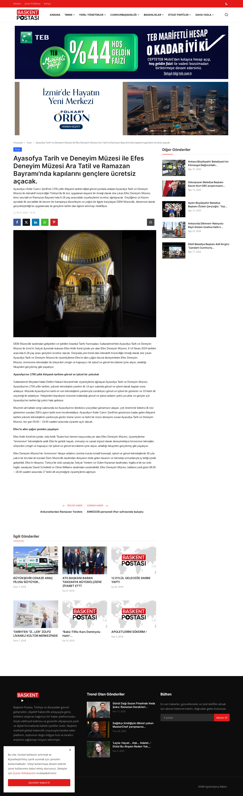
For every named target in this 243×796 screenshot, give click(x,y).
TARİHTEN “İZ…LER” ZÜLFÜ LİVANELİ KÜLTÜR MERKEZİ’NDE (35, 633)
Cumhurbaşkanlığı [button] (123, 14)
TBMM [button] (68, 14)
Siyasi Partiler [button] (178, 14)
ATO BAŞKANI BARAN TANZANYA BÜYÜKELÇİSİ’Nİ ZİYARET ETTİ (81, 582)
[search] (226, 14)
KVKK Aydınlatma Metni (212, 786)
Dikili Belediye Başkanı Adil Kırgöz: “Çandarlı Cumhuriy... (209, 246)
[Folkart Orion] (121, 108)
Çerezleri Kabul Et (39, 782)
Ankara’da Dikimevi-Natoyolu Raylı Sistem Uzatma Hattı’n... (205, 225)
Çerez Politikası (32, 3)
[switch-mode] (227, 3)
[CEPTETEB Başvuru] (121, 52)
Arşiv (29, 142)
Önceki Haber (74, 505)
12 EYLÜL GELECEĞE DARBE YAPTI (130, 580)
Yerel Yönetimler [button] (91, 14)
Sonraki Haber (95, 505)
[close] (70, 750)
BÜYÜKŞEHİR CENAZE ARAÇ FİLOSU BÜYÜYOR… (33, 580)
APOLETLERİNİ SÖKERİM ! (129, 632)
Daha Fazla (203, 14)
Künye (47, 3)
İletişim (17, 3)
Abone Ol (221, 717)
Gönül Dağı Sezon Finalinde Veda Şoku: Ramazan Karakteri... (134, 705)
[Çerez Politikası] (23, 773)
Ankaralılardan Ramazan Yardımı (61, 511)
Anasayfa (18, 142)
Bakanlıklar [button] (152, 14)
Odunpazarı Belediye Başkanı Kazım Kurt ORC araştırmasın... (206, 184)
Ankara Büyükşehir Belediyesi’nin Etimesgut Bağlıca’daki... (208, 163)
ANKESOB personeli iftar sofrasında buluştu (115, 511)
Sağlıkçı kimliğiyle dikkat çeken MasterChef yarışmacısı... (133, 724)
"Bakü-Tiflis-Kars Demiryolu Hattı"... (81, 633)
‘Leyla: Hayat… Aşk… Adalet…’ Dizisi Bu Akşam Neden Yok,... (132, 744)
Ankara (55, 14)
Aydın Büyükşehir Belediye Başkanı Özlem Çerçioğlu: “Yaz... (207, 204)
